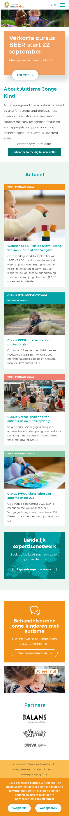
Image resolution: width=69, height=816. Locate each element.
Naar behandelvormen (32, 653)
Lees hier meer (44, 799)
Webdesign (25, 775)
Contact (38, 769)
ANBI (49, 769)
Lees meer (23, 75)
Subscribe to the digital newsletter (34, 152)
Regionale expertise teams (34, 569)
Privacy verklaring (21, 769)
